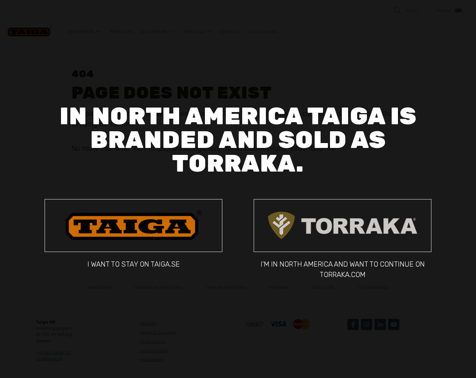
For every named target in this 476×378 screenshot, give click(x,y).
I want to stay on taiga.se (133, 264)
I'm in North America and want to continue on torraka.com (343, 269)
